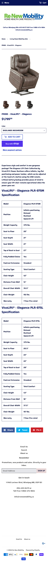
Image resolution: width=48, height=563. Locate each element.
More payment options (12, 150)
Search (24, 450)
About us (24, 453)
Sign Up (41, 470)
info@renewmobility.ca (24, 496)
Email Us (24, 446)
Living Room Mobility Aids (19, 39)
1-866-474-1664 (28, 490)
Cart (44, 2)
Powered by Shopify (33, 550)
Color (3, 126)
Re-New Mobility (18, 550)
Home (3, 39)
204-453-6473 (23, 488)
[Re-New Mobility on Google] (43, 543)
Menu (6, 2)
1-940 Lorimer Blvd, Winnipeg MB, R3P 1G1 (24, 482)
